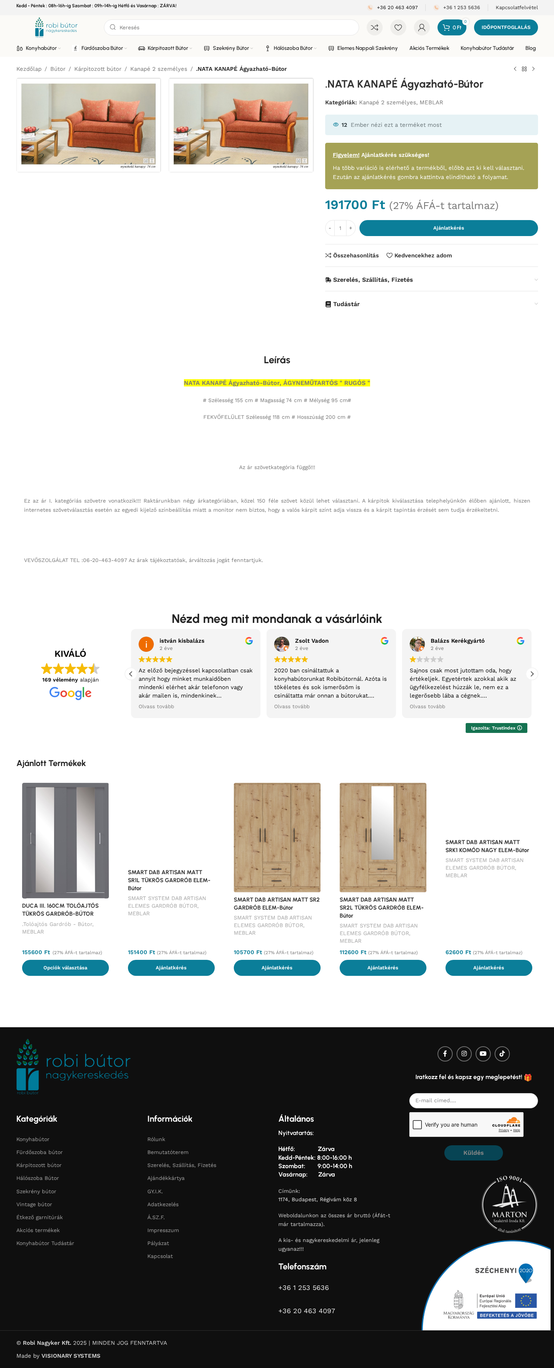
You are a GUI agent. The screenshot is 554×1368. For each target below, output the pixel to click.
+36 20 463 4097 (306, 1311)
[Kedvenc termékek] (398, 27)
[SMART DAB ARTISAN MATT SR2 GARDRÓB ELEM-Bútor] (277, 837)
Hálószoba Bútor (37, 1178)
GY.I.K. (155, 1191)
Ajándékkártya (166, 1178)
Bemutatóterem (167, 1152)
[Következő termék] (533, 69)
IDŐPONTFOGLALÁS (506, 27)
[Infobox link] (392, 8)
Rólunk (156, 1139)
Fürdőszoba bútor (39, 1152)
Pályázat (158, 1243)
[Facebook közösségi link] (445, 1054)
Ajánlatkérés (448, 228)
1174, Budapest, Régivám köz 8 (317, 1199)
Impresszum (163, 1230)
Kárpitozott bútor (97, 68)
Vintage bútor (34, 1204)
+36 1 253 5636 (303, 1287)
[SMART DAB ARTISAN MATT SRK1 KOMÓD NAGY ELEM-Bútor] (488, 809)
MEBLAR (431, 102)
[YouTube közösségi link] (483, 1054)
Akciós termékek (38, 1230)
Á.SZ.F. (156, 1217)
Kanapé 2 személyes (158, 68)
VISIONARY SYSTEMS (71, 1355)
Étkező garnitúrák (39, 1217)
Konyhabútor (32, 1139)
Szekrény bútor (36, 1191)
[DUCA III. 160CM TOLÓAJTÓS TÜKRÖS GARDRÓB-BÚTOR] (65, 841)
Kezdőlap (29, 68)
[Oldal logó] (56, 27)
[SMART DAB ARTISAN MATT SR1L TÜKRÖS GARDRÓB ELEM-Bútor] (171, 824)
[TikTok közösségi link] (502, 1054)
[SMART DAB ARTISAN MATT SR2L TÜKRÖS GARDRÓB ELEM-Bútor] (383, 837)
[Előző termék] (515, 69)
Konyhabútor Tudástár (45, 1243)
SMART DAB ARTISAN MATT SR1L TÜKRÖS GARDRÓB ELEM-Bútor (169, 880)
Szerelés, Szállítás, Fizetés (181, 1165)
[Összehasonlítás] (374, 27)
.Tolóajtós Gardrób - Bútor (57, 924)
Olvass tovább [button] (156, 706)
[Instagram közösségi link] (464, 1054)
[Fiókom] (422, 27)
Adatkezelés (163, 1204)
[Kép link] (73, 1066)
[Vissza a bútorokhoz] (524, 69)
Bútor (57, 68)
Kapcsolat (160, 1256)
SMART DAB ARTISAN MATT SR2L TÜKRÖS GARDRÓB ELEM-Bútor (382, 907)
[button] (532, 674)
